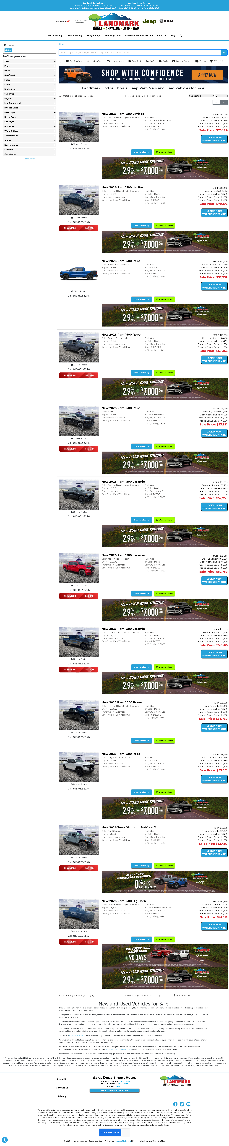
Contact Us (62, 1087)
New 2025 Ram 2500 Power (122, 702)
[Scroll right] (220, 61)
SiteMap (161, 1141)
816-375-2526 (80, 8)
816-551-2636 (154, 8)
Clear (9, 50)
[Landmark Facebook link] (175, 1105)
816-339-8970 (110, 8)
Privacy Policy (138, 1141)
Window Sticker (165, 152)
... (149, 96)
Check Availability (141, 152)
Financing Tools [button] (112, 35)
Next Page (155, 96)
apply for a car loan (77, 1035)
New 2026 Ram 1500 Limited (123, 114)
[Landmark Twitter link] (182, 1105)
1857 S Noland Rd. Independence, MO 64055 (139, 5)
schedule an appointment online (119, 1049)
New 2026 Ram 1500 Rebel (122, 261)
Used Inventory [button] (75, 35)
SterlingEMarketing (122, 1141)
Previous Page (132, 96)
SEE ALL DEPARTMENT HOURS (114, 1090)
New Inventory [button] (54, 35)
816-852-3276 (129, 8)
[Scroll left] (62, 61)
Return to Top (183, 995)
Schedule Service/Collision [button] (139, 35)
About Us (62, 1079)
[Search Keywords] (224, 52)
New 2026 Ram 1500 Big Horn (124, 901)
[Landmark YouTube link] (188, 1105)
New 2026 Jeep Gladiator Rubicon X (129, 827)
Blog (173, 35)
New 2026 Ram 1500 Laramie (123, 481)
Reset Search (29, 159)
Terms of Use (150, 1141)
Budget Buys (93, 35)
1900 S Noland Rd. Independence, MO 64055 (93, 5)
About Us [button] (161, 35)
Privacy (62, 1096)
